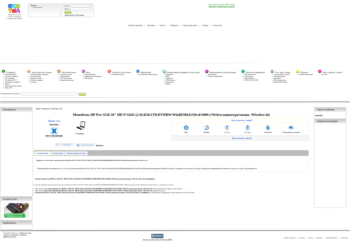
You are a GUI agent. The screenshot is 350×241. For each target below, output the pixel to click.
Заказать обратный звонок (221, 6)
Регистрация (80, 15)
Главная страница (135, 25)
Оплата (163, 25)
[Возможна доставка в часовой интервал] (227, 129)
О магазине (217, 25)
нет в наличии (54, 135)
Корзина (33, 5)
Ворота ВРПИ (167, 239)
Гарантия (174, 25)
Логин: (67, 6)
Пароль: (67, 9)
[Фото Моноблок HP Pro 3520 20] (81, 131)
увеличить (80, 133)
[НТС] (16, 217)
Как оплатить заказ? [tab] (242, 138)
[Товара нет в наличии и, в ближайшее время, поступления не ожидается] (54, 133)
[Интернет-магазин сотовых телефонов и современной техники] (14, 13)
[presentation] (42, 153)
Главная (38, 108)
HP (61, 108)
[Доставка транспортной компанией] (291, 129)
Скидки (205, 25)
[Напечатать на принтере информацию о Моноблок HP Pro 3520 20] (85, 146)
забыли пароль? (70, 15)
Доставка (151, 25)
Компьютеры (46, 108)
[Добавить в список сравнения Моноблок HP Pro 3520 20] (64, 145)
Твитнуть (99, 145)
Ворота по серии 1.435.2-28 (152, 239)
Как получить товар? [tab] (242, 120)
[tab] (42, 153)
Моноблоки (55, 108)
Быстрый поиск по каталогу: (10, 94)
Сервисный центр (190, 25)
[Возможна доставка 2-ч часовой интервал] (247, 129)
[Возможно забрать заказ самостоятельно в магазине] (268, 129)
